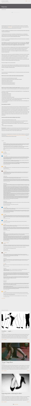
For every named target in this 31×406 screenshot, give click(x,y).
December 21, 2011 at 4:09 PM (6, 205)
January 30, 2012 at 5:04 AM (6, 296)
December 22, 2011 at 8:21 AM (6, 230)
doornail (4, 291)
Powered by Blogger (16, 404)
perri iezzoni (4, 220)
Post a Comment (3, 298)
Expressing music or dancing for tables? (12, 393)
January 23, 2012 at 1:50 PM (6, 289)
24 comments (5, 370)
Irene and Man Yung (5, 242)
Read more (28, 339)
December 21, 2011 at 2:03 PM (6, 181)
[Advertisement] (15, 305)
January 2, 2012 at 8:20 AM (6, 266)
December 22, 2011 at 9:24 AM (6, 250)
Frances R (4, 252)
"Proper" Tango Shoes (7, 362)
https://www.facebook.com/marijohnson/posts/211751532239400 (16, 135)
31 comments (5, 339)
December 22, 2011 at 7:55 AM (6, 218)
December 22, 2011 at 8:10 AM (6, 222)
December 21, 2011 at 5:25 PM (6, 212)
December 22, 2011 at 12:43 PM (6, 256)
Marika (4, 166)
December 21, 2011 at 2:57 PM (6, 199)
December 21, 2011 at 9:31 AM (6, 164)
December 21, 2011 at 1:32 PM (6, 174)
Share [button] (28, 138)
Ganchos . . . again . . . (7, 331)
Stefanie (4, 263)
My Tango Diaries (5, 1)
